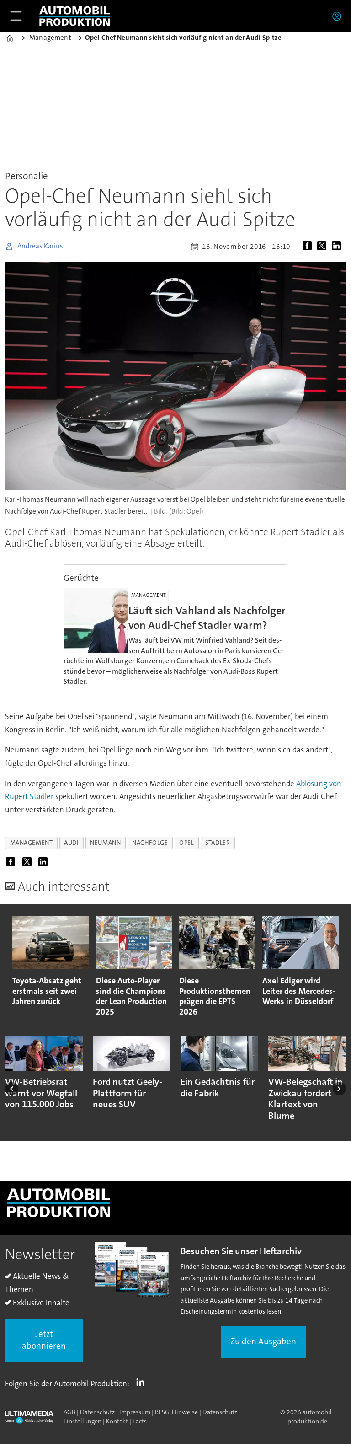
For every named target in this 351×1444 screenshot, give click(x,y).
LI (142, 1381)
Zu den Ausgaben (263, 1341)
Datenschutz (97, 1412)
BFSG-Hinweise (176, 1412)
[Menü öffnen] (16, 16)
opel (186, 843)
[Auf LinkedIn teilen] (338, 246)
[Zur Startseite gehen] (74, 16)
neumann (105, 843)
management (31, 843)
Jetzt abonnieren (44, 1340)
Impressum (134, 1412)
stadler (217, 843)
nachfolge (150, 843)
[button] (11, 1088)
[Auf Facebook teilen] (309, 246)
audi (71, 843)
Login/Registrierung (339, 16)
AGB (69, 1412)
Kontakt (117, 1421)
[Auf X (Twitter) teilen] (323, 246)
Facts (140, 1421)
